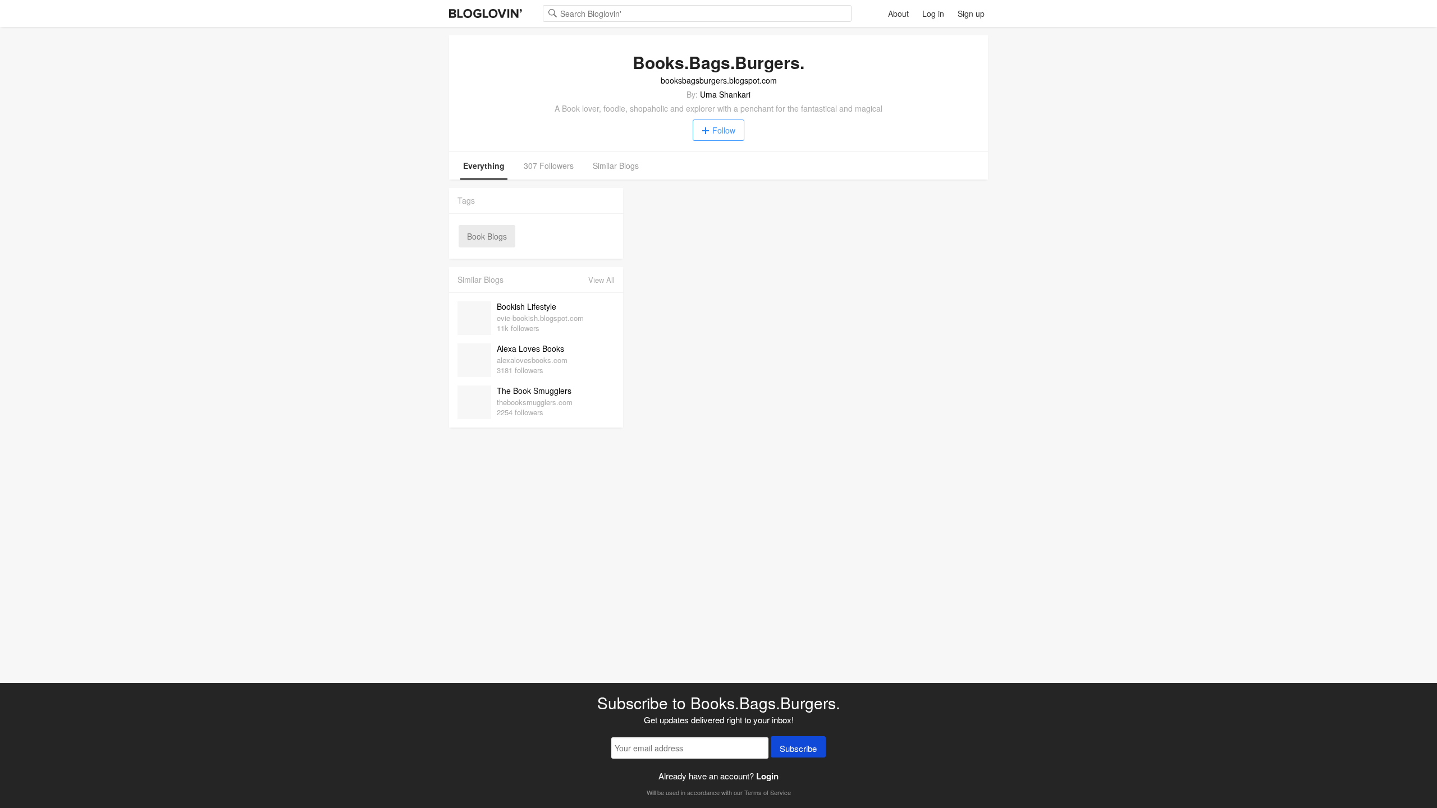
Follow (723, 130)
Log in (933, 13)
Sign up (971, 13)
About (898, 13)
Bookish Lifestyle (526, 306)
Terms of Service (767, 792)
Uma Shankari (725, 94)
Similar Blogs (616, 165)
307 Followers (549, 165)
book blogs (487, 236)
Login (767, 776)
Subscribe (798, 748)
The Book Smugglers (534, 390)
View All (601, 279)
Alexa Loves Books (530, 348)
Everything (484, 165)
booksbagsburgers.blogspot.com (719, 80)
